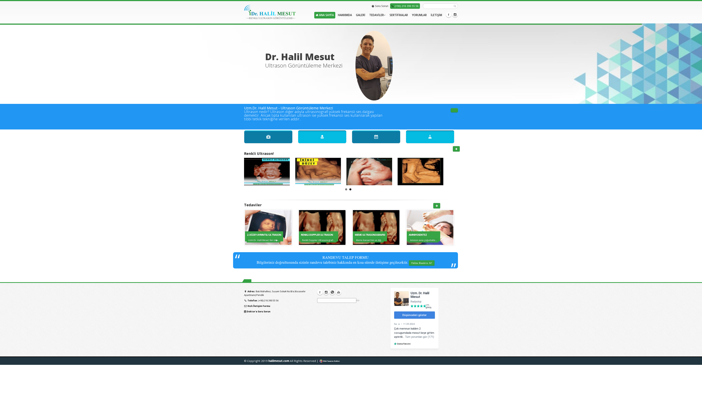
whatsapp (332, 292)
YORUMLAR (419, 15)
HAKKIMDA (345, 15)
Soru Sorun (381, 6)
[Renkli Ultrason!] (456, 149)
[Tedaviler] (436, 205)
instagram (455, 14)
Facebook (448, 14)
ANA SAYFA (326, 15)
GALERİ (360, 15)
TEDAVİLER (376, 15)
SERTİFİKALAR (399, 15)
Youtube (338, 292)
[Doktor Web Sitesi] (330, 361)
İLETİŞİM (436, 15)
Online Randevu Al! (421, 263)
